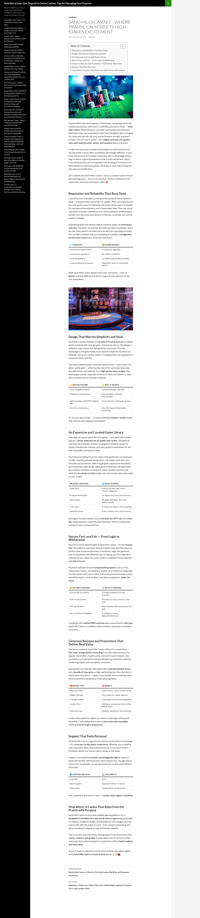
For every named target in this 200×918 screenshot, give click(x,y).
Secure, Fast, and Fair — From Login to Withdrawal (93, 60)
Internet (72, 17)
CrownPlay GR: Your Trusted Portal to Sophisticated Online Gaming (14, 152)
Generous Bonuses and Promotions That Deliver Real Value (97, 63)
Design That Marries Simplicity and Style (89, 53)
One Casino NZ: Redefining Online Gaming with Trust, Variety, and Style (13, 168)
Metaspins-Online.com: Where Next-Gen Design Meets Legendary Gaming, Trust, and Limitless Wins (100, 885)
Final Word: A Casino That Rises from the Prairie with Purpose (98, 70)
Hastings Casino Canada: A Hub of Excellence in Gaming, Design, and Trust (14, 160)
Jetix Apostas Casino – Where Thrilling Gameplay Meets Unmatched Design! (14, 122)
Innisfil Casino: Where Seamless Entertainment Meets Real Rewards (15, 38)
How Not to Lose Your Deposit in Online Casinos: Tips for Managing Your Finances (48, 3)
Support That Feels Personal (84, 67)
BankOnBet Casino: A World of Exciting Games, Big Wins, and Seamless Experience (99, 872)
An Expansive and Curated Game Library (89, 57)
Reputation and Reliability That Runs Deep (90, 50)
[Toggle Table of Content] (121, 46)
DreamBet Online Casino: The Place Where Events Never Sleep (14, 22)
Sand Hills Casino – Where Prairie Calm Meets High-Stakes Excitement (15, 85)
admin (93, 37)
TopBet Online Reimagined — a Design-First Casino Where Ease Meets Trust (15, 30)
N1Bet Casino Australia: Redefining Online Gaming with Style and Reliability (13, 130)
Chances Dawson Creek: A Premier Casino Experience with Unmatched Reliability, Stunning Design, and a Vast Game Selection (14, 141)
